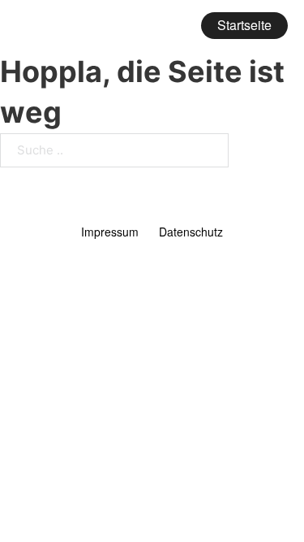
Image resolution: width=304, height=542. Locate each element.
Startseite (244, 24)
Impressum (110, 231)
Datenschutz (191, 231)
